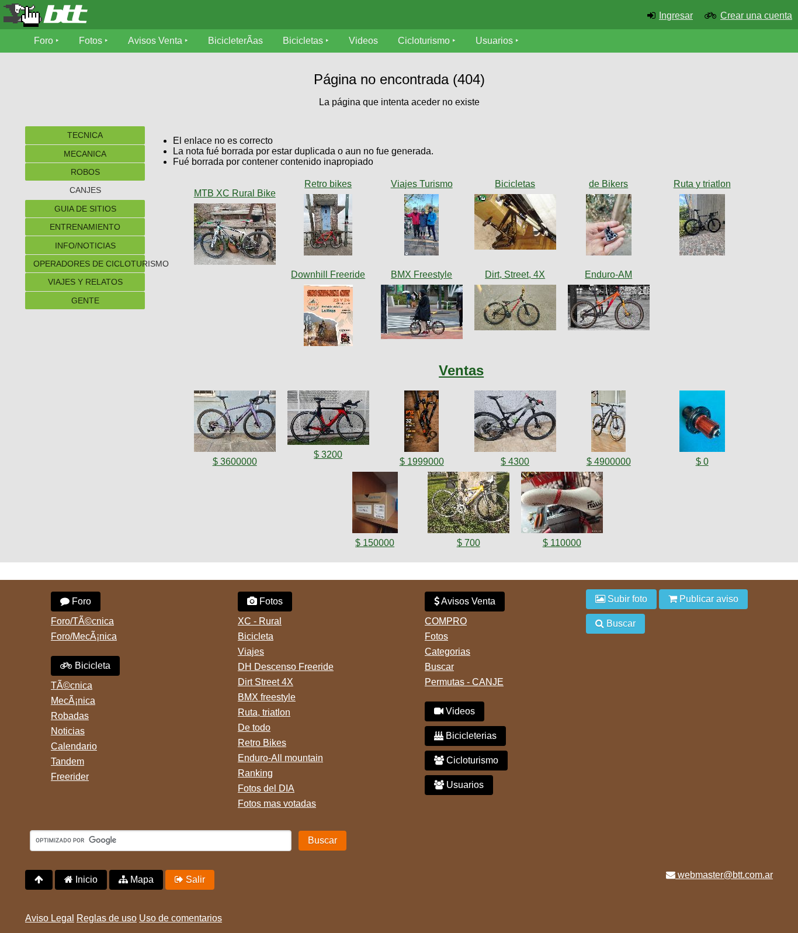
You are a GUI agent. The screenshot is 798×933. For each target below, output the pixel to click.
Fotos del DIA (266, 788)
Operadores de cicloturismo (89, 263)
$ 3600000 (235, 461)
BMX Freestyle (421, 274)
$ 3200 (328, 454)
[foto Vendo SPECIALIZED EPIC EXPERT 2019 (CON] (609, 424)
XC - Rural (260, 621)
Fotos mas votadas (277, 803)
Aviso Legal (49, 918)
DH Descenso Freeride (286, 667)
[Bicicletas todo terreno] (133, 15)
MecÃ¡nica (73, 701)
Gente (85, 300)
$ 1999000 (422, 461)
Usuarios (494, 41)
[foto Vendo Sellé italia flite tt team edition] (562, 505)
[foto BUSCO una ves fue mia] (515, 224)
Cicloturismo (424, 41)
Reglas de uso (107, 918)
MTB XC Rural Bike (235, 193)
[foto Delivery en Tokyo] (422, 314)
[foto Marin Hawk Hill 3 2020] (609, 310)
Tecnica (85, 135)
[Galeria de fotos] (235, 181)
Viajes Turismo (422, 184)
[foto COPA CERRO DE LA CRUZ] (328, 318)
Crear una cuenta (756, 15)
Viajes (251, 651)
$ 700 (468, 543)
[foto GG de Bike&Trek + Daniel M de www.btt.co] (422, 227)
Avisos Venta (155, 41)
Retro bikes (328, 184)
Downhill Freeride (328, 274)
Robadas (70, 716)
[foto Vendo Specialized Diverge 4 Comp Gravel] (235, 424)
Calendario (74, 746)
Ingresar (676, 15)
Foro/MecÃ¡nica (84, 636)
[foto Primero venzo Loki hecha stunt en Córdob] (515, 310)
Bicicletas (304, 41)
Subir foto (626, 599)
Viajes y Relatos (85, 281)
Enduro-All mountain (280, 758)
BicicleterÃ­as (235, 41)
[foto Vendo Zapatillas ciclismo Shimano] (375, 505)
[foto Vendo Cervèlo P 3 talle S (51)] (328, 420)
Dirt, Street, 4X (515, 274)
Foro (43, 41)
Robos (85, 172)
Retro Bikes (262, 743)
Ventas (461, 370)
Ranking (255, 773)
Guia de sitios (85, 208)
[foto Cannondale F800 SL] (328, 227)
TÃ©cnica (71, 685)
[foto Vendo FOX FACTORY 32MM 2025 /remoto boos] (422, 424)
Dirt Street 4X (265, 682)
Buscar (439, 667)
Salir (194, 879)
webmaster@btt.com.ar (724, 875)
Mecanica (85, 153)
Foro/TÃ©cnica (82, 621)
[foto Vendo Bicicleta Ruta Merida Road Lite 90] (468, 505)
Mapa (141, 879)
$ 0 (702, 461)
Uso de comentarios (180, 918)
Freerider (70, 777)
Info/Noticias (85, 245)
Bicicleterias (470, 736)
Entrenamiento (85, 226)
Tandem (67, 761)
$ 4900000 (609, 461)
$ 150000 (374, 543)
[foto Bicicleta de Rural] (235, 236)
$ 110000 (562, 543)
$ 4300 (515, 461)
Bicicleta (91, 666)
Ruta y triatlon (702, 184)
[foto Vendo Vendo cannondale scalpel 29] (515, 424)
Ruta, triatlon (264, 712)
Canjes (85, 190)
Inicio (85, 879)
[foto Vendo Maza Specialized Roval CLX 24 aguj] (702, 424)
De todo (254, 727)
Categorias (447, 651)
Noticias (68, 731)
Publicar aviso (707, 599)
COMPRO (446, 621)
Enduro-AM (608, 274)
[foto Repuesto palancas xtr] (609, 227)
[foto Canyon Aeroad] (702, 227)
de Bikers (608, 184)
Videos (363, 41)
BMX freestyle (267, 697)
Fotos (90, 41)
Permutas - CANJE (464, 682)
